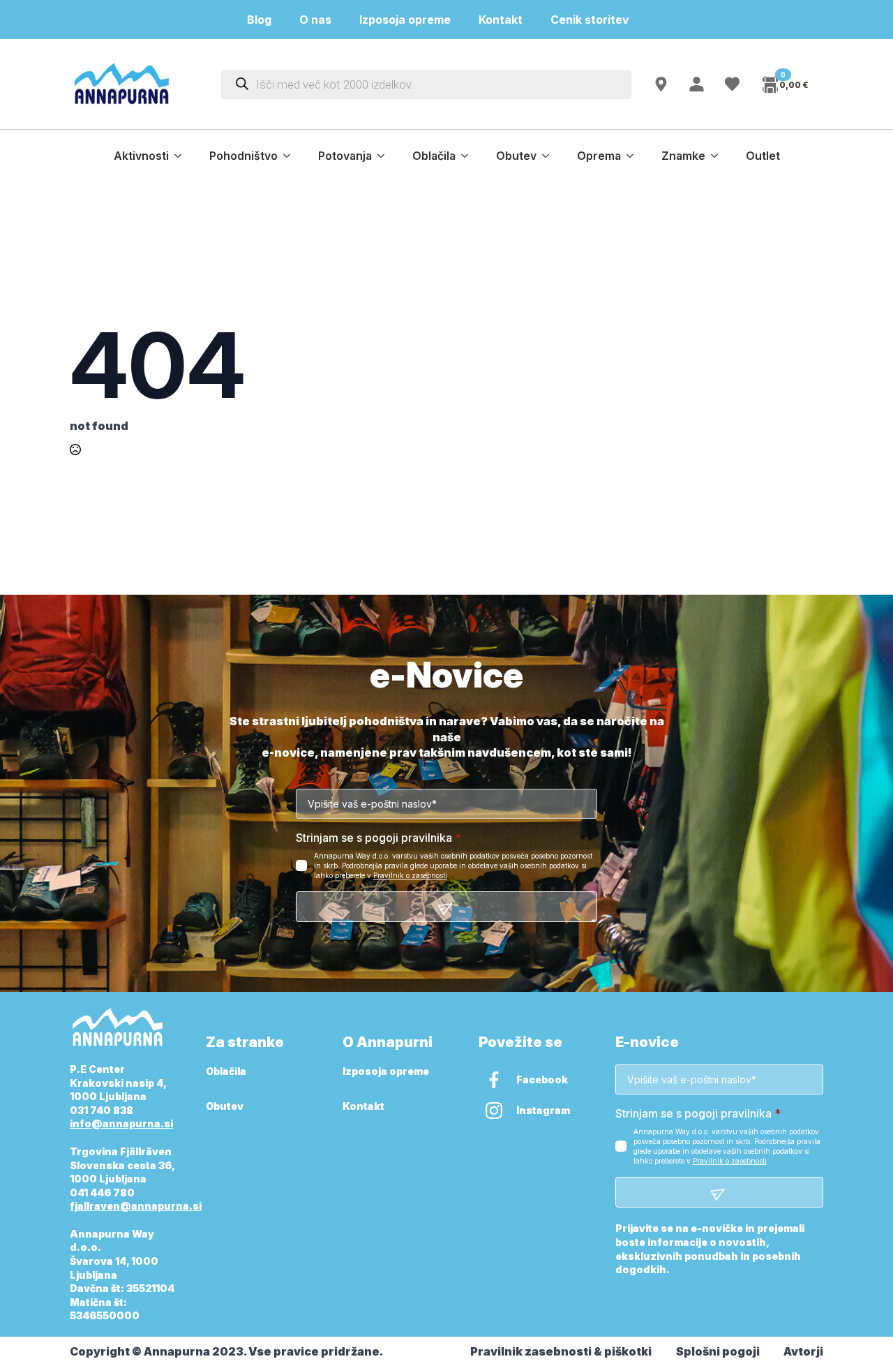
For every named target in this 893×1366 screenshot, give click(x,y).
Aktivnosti (141, 156)
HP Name (85, 676)
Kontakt (501, 20)
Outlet (763, 156)
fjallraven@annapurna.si (136, 1206)
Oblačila (434, 156)
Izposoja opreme (405, 20)
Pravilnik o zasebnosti (410, 875)
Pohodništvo (243, 156)
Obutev (516, 156)
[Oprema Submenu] (634, 155)
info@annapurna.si (121, 1123)
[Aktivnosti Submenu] (182, 155)
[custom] (494, 1079)
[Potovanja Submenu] (385, 155)
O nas (315, 20)
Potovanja (345, 156)
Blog (259, 20)
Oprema (599, 156)
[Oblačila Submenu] (469, 155)
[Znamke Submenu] (718, 155)
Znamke (683, 156)
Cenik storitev (598, 20)
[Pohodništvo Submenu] (291, 155)
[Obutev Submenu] (549, 155)
